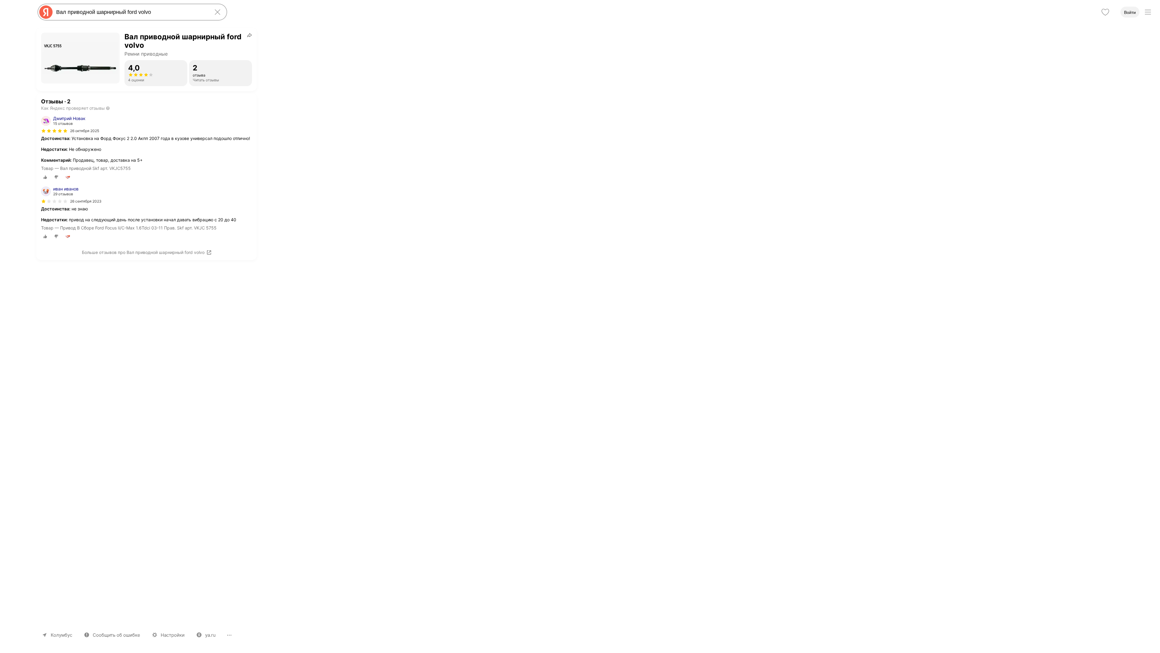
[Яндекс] (46, 12)
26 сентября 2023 (86, 201)
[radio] (45, 177)
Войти (1130, 12)
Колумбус (61, 635)
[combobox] (131, 12)
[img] (54, 130)
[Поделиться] (249, 35)
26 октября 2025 (84, 130)
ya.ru (210, 635)
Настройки (173, 635)
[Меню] (1148, 12)
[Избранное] (1105, 12)
